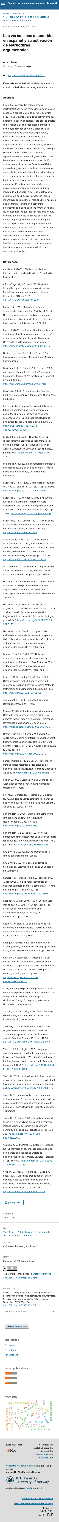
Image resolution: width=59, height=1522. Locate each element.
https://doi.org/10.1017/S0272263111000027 (26, 490)
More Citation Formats (16, 1311)
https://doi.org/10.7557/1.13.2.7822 (26, 75)
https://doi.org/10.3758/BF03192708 (22, 692)
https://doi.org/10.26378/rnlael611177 (35, 772)
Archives (17, 13)
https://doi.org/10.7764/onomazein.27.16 (24, 1191)
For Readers (11, 1345)
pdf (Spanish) (14, 1202)
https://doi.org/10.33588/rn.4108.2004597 (25, 893)
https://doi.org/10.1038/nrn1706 (19, 825)
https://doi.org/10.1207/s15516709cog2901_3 (27, 1042)
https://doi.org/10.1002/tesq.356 (20, 532)
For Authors (10, 1350)
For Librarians (11, 1354)
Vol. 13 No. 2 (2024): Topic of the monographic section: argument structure (26, 18)
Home (6, 13)
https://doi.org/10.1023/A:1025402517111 (24, 383)
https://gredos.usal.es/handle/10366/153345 (26, 346)
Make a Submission (17, 1326)
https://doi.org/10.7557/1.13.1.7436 (21, 300)
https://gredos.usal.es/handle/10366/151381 (26, 726)
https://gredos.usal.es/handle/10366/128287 (29, 1088)
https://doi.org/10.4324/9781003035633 (24, 559)
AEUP (39, 1488)
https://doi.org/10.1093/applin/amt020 (31, 513)
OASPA (29, 1488)
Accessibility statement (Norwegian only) (33, 1503)
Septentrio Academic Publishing (21, 1466)
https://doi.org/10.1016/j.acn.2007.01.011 (24, 753)
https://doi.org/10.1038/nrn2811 (34, 844)
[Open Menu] (3, 3)
